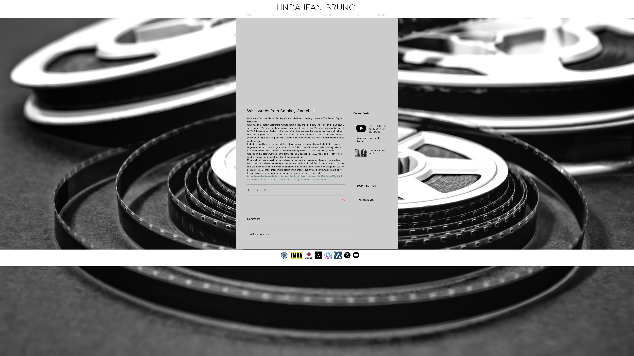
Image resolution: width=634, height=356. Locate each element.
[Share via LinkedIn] (264, 190)
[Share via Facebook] (248, 190)
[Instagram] (347, 255)
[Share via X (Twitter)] (256, 190)
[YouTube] (356, 255)
